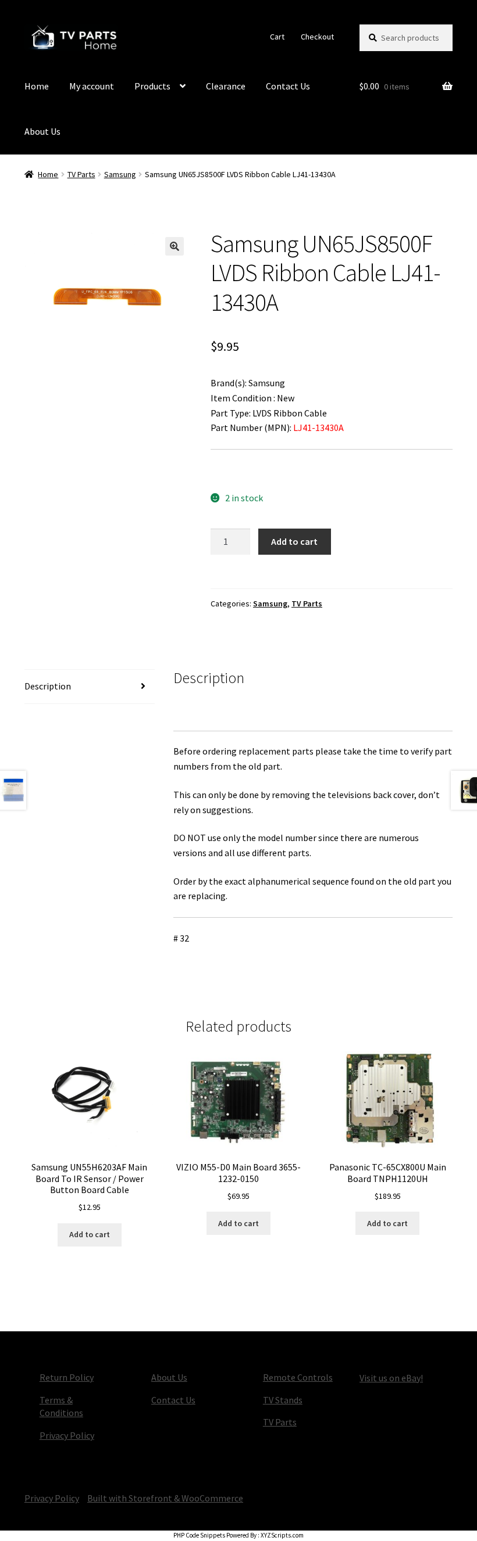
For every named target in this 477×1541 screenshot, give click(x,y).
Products (152, 86)
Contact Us (288, 86)
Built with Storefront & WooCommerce (165, 1498)
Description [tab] (47, 686)
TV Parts (81, 174)
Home (36, 86)
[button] (174, 246)
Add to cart (294, 541)
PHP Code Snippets (199, 1535)
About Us (42, 131)
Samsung (120, 174)
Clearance (225, 86)
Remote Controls (298, 1377)
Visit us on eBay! (391, 1378)
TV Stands (282, 1400)
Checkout (317, 36)
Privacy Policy (67, 1435)
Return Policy (67, 1377)
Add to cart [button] (89, 1234)
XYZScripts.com (282, 1535)
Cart (277, 36)
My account (91, 86)
